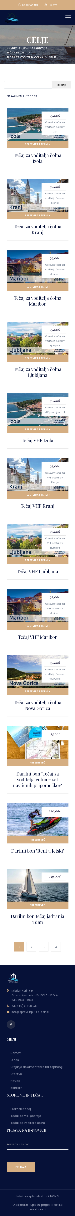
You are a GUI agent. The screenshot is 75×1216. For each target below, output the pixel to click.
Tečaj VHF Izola (37, 440)
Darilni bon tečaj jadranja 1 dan (37, 919)
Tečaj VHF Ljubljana (37, 571)
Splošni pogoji (40, 1205)
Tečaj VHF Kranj (37, 506)
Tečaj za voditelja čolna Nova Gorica (37, 705)
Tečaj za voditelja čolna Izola (37, 158)
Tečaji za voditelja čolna (25, 57)
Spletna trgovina (34, 48)
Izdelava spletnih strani (32, 1196)
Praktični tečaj (21, 1109)
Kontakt (16, 1088)
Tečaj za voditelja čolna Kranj (37, 229)
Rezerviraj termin (37, 144)
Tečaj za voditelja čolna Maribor (37, 301)
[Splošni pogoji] (11, 17)
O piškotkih (20, 1205)
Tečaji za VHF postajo (26, 1116)
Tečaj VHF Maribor (37, 637)
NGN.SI (54, 1196)
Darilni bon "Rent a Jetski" (37, 851)
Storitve (16, 1074)
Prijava (52, 5)
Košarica (30, 5)
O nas (15, 1060)
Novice (15, 1081)
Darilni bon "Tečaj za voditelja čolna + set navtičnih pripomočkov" (37, 779)
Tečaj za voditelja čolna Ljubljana (37, 372)
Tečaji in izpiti (16, 52)
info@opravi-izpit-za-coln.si (30, 1012)
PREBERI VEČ (37, 762)
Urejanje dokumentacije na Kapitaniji (36, 1067)
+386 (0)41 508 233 (24, 1006)
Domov (12, 48)
